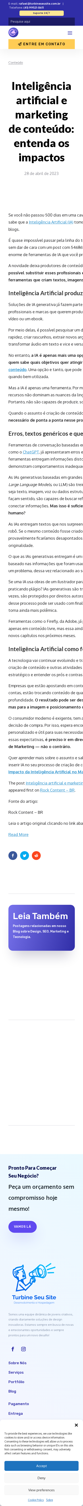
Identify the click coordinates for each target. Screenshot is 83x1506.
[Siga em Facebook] (12, 1349)
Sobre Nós (17, 1363)
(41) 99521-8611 (33, 7)
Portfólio (16, 1382)
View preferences (41, 1490)
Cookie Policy (36, 1500)
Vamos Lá (22, 1227)
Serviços (16, 1372)
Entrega (15, 1413)
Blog (12, 1391)
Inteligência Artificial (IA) (51, 222)
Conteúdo (15, 62)
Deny (41, 1478)
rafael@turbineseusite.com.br (39, 3)
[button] (76, 1425)
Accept (41, 1466)
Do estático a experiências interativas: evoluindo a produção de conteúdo (36, 970)
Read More (18, 834)
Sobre (49, 1500)
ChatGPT (31, 452)
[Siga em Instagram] (23, 1349)
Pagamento (18, 1404)
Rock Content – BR (57, 790)
